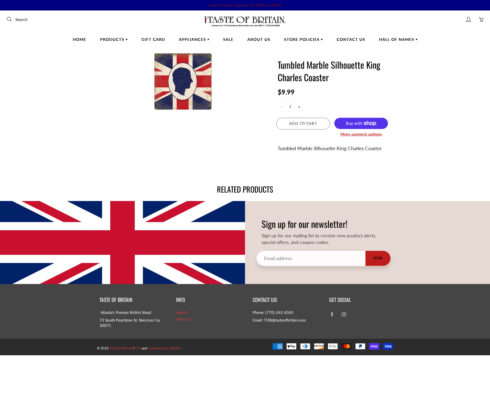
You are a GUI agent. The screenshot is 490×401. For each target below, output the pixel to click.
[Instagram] (343, 314)
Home (79, 39)
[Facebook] (331, 314)
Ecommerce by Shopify (164, 348)
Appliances (193, 39)
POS (137, 348)
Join (378, 258)
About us (183, 319)
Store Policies (302, 39)
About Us (258, 39)
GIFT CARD (153, 39)
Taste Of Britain (121, 348)
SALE (228, 39)
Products (113, 39)
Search (181, 312)
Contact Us (351, 39)
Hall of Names (397, 39)
